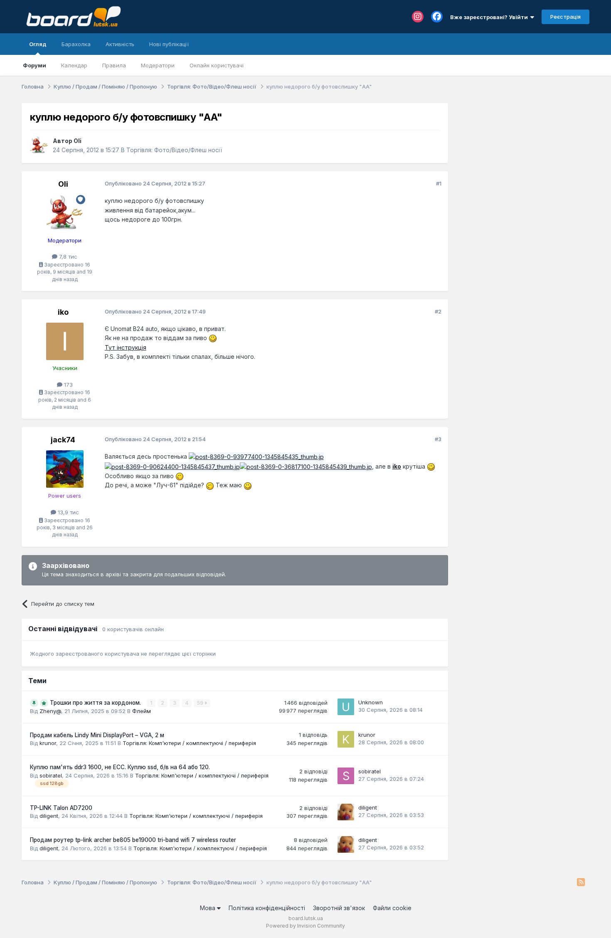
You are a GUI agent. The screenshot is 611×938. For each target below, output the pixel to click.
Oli (77, 140)
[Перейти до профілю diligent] (346, 812)
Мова (208, 907)
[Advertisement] (522, 155)
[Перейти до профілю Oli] (39, 145)
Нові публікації (169, 44)
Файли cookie (392, 907)
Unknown (370, 702)
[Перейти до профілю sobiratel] (346, 776)
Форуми (34, 65)
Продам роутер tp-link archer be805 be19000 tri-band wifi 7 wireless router (133, 840)
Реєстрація (565, 16)
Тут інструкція (125, 347)
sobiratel (50, 775)
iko (63, 312)
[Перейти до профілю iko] (65, 341)
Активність (120, 44)
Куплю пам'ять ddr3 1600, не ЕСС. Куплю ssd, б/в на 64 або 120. (120, 767)
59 (200, 703)
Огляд (38, 44)
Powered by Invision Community (305, 926)
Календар (74, 65)
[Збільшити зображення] (213, 337)
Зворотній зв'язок (339, 907)
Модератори (158, 65)
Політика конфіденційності (267, 907)
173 (67, 384)
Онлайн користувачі (217, 65)
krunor (47, 743)
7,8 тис (67, 256)
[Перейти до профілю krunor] (346, 739)
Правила (114, 65)
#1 (438, 183)
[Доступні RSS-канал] (580, 883)
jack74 (63, 439)
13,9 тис (67, 512)
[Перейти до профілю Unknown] (346, 707)
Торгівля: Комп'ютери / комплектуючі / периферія (189, 743)
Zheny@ (50, 711)
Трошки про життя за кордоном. (96, 702)
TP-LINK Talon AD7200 (61, 808)
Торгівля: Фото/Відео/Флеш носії (174, 149)
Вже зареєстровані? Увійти (490, 17)
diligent (48, 815)
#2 (438, 311)
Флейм (141, 711)
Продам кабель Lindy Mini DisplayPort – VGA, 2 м (97, 735)
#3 (438, 439)
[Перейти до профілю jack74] (65, 469)
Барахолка (76, 44)
